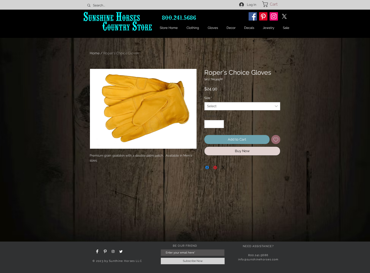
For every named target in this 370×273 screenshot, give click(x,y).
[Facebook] (253, 16)
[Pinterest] (263, 16)
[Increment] (221, 124)
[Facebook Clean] (97, 251)
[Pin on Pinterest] (215, 167)
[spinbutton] (214, 124)
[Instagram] (274, 16)
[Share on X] (223, 167)
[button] (273, 4)
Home (95, 53)
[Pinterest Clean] (105, 251)
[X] (284, 16)
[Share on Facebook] (207, 167)
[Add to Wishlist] (275, 139)
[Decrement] (208, 124)
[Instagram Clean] (113, 251)
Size (208, 98)
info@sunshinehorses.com (258, 259)
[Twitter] (121, 251)
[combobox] (242, 106)
